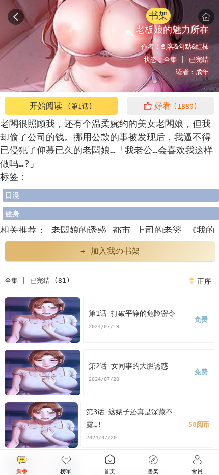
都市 (124, 230)
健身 (12, 213)
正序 (204, 281)
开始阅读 (61, 106)
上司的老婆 (161, 230)
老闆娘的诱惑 (79, 230)
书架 (158, 15)
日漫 (12, 195)
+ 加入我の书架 (110, 251)
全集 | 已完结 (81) (37, 280)
